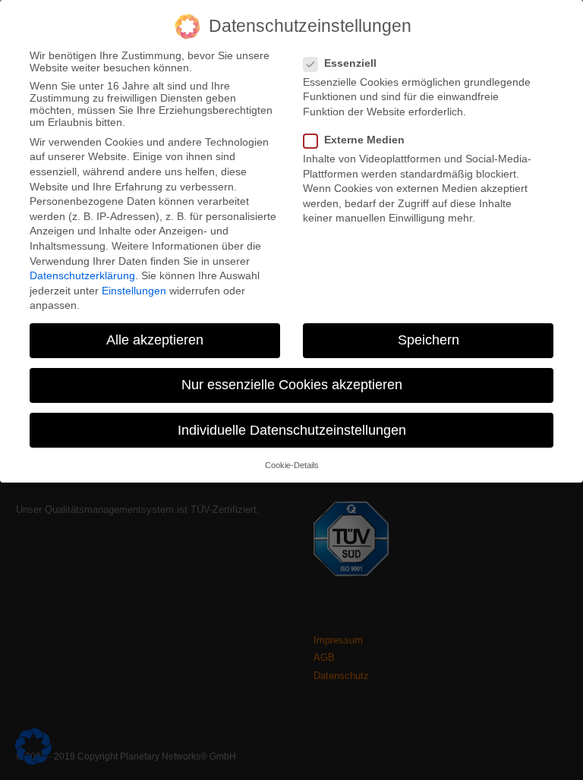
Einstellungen (134, 291)
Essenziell (350, 63)
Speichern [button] (428, 340)
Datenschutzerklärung (82, 275)
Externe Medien (364, 140)
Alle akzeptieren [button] (154, 340)
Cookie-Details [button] (292, 465)
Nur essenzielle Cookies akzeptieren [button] (291, 384)
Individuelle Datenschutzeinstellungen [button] (292, 430)
